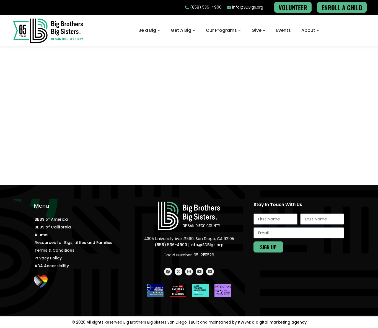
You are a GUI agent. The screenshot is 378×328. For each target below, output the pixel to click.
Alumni (41, 235)
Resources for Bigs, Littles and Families (73, 242)
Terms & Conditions (54, 250)
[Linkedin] (210, 271)
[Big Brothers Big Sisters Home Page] (48, 30)
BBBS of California (53, 227)
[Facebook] (168, 271)
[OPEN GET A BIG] (194, 30)
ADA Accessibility (52, 266)
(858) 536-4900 (171, 245)
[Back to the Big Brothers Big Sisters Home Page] (189, 216)
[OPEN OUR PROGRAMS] (239, 30)
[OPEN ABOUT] (318, 30)
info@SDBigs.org (207, 245)
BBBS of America (51, 219)
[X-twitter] (178, 271)
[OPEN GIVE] (264, 30)
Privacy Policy (48, 258)
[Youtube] (199, 271)
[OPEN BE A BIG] (158, 30)
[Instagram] (189, 271)
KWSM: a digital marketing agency (272, 322)
